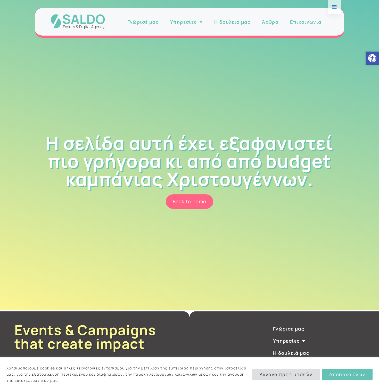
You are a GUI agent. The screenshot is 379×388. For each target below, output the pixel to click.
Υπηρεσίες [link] (183, 22)
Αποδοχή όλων (347, 374)
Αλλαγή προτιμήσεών (286, 374)
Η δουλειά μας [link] (232, 22)
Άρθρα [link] (270, 22)
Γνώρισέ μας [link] (143, 22)
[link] (372, 58)
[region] (189, 372)
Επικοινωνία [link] (305, 22)
